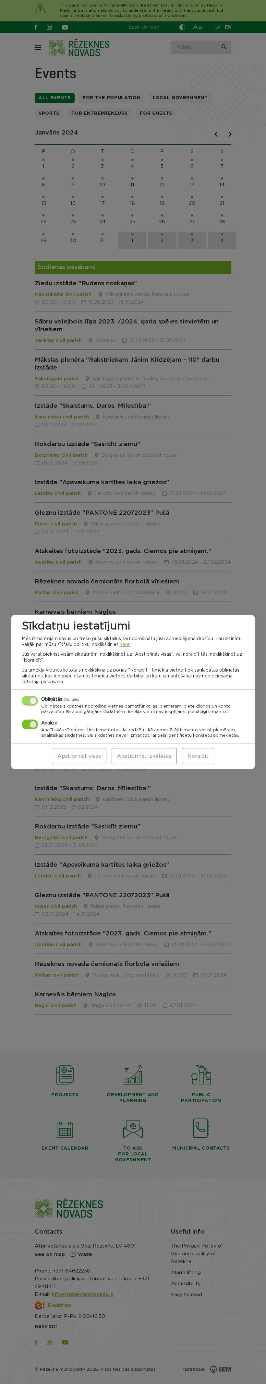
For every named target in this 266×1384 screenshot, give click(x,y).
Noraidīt (198, 756)
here (125, 644)
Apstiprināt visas (79, 756)
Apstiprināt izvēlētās (144, 756)
